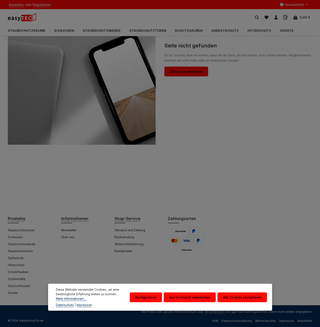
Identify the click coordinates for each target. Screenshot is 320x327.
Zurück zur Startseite (186, 71)
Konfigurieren (146, 297)
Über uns (67, 237)
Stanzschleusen (19, 286)
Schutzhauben (18, 272)
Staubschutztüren (20, 251)
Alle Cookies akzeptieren (242, 297)
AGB (215, 320)
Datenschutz (65, 305)
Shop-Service (127, 218)
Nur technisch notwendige (189, 297)
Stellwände (16, 258)
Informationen (74, 218)
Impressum (286, 320)
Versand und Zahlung (130, 230)
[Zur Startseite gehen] (24, 17)
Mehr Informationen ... (71, 298)
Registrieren (42, 5)
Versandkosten (214, 311)
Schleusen (15, 237)
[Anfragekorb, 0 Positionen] (285, 17)
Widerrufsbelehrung (129, 244)
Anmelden (16, 5)
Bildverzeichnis (265, 320)
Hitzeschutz (16, 265)
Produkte (16, 218)
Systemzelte (16, 279)
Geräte (13, 293)
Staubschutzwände (21, 244)
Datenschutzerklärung (237, 320)
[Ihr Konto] (276, 17)
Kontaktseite (123, 251)
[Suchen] (257, 17)
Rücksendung (124, 237)
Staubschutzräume (21, 230)
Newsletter (69, 230)
